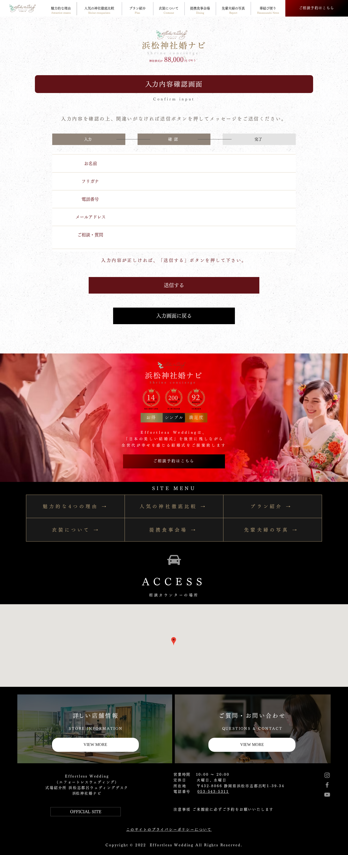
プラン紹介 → (271, 506)
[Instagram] (327, 775)
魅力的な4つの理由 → (75, 506)
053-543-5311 (213, 791)
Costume (169, 12)
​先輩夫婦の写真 (233, 8)
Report (233, 12)
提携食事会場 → (173, 530)
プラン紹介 (137, 8)
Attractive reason (61, 12)
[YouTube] (327, 794)
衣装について (169, 8)
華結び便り (268, 8)
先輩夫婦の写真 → (271, 530)
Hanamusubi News (268, 12)
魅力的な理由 (61, 8)
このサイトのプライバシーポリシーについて (169, 829)
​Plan (137, 12)
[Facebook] (327, 784)
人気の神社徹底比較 (99, 8)
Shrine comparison (99, 12)
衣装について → (76, 530)
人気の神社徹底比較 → (173, 506)
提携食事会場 (200, 8)
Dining (200, 12)
